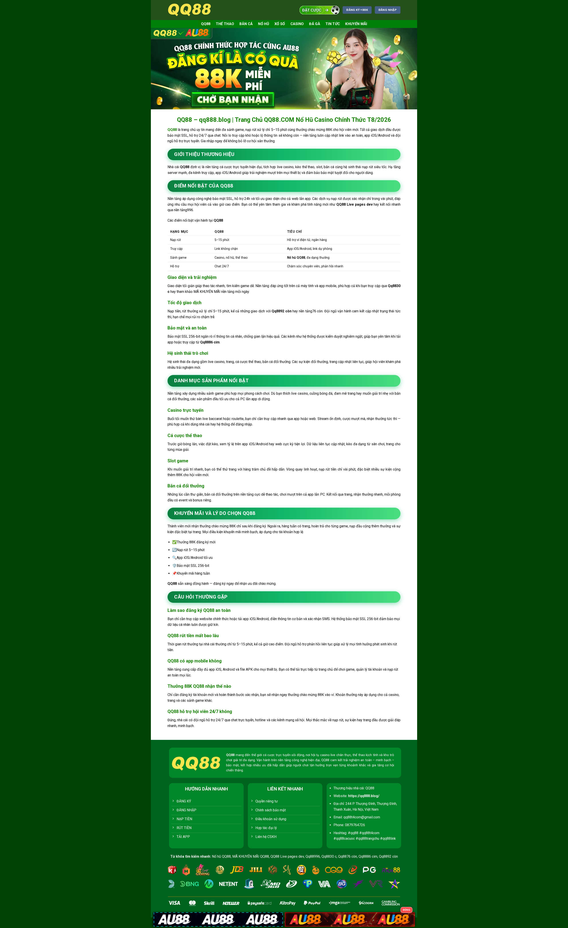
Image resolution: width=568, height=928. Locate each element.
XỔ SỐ (279, 24)
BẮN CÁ (246, 24)
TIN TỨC (332, 24)
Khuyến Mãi (356, 24)
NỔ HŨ (263, 24)
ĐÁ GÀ (314, 24)
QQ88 (206, 24)
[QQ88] (190, 10)
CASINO (297, 24)
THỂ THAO (225, 24)
